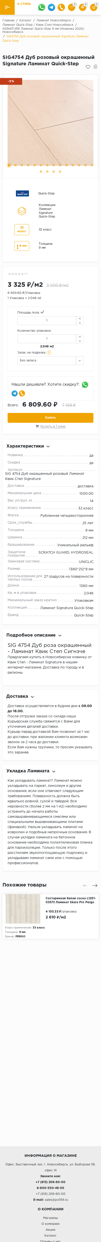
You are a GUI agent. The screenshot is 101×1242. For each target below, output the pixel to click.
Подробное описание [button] (31, 635)
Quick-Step (83, 615)
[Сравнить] (95, 67)
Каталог (50, 1235)
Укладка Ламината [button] (28, 771)
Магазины (50, 1218)
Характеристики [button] (25, 446)
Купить (50, 417)
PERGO (20, 936)
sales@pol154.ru (56, 1200)
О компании (50, 1224)
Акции (50, 1229)
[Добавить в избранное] (88, 67)
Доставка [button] (17, 696)
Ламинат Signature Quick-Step (66, 608)
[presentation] (85, 885)
